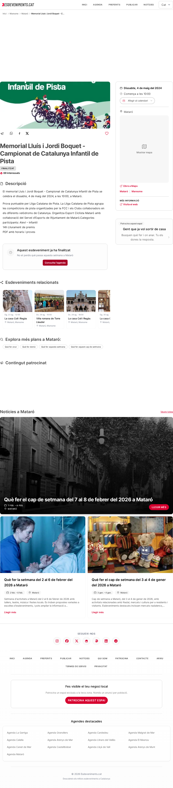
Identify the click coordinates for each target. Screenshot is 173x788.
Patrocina (121, 658)
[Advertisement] (86, 48)
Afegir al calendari (138, 100)
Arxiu (160, 658)
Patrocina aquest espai (86, 700)
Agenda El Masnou (138, 739)
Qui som (102, 658)
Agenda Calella (15, 739)
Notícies (149, 4)
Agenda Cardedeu (98, 732)
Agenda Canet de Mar (19, 747)
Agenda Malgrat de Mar (141, 732)
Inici (84, 4)
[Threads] (86, 641)
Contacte (142, 658)
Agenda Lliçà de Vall (99, 747)
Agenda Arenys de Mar (60, 739)
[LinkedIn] (106, 641)
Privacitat (100, 666)
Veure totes (166, 411)
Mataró (24, 13)
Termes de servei (76, 666)
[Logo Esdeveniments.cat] (18, 4)
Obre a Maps (130, 185)
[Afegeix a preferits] (106, 133)
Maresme (14, 13)
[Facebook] (19, 133)
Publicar (132, 4)
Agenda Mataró (15, 754)
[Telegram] (3, 133)
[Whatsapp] (11, 133)
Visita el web (130, 204)
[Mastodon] (96, 641)
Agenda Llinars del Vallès (101, 739)
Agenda (98, 4)
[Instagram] (57, 641)
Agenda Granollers (57, 732)
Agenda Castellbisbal (59, 747)
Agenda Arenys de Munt (141, 747)
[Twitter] (77, 641)
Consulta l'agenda (55, 262)
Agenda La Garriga (17, 732)
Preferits (114, 4)
